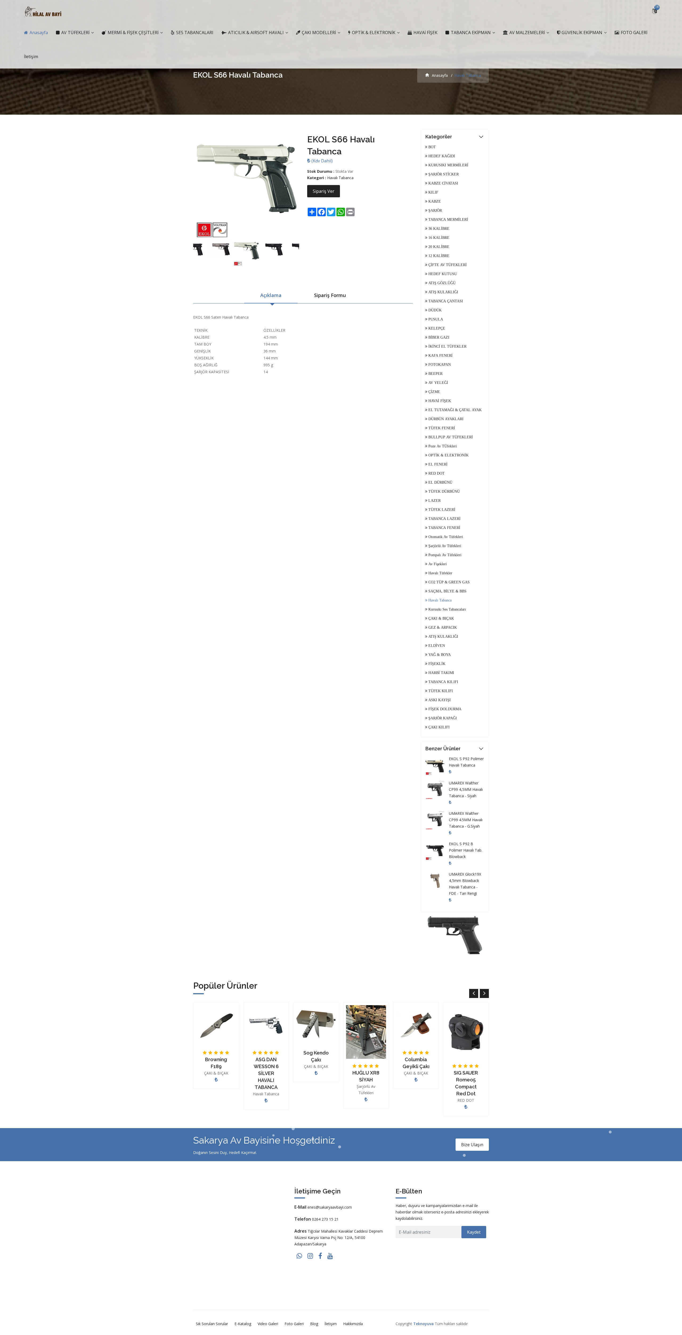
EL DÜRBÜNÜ (439, 482)
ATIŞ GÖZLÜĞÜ (441, 283)
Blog (314, 1323)
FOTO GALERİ (633, 32)
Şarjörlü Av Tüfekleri (444, 546)
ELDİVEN (436, 645)
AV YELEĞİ (437, 382)
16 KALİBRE (438, 237)
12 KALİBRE (438, 256)
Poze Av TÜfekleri (442, 446)
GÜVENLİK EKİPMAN (582, 32)
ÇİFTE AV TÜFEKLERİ (447, 265)
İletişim (31, 56)
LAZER (434, 500)
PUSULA (435, 319)
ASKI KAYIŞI (439, 700)
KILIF (432, 192)
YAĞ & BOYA (439, 654)
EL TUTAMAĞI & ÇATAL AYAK (454, 410)
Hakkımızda (353, 1323)
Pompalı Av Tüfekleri (444, 555)
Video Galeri (268, 1323)
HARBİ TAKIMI (440, 673)
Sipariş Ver (323, 191)
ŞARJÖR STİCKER (443, 174)
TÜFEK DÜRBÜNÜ (443, 491)
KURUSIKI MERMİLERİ (447, 165)
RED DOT (436, 473)
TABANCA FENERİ (443, 528)
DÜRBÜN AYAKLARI (445, 419)
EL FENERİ (437, 464)
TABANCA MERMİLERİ (447, 219)
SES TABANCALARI (194, 32)
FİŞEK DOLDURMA (444, 709)
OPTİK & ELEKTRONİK (373, 32)
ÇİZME (433, 392)
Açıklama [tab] (271, 295)
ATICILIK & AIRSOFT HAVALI (256, 32)
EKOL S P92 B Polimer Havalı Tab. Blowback (465, 850)
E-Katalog (242, 1323)
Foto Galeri (294, 1323)
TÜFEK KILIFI (440, 691)
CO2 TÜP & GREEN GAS (448, 582)
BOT (431, 147)
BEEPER (435, 373)
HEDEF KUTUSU (442, 274)
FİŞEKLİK (436, 664)
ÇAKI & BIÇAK (440, 618)
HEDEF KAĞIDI (441, 156)
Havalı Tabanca (340, 177)
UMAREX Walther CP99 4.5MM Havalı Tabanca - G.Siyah (465, 820)
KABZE (434, 201)
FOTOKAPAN (439, 364)
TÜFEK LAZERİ (441, 509)
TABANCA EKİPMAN (471, 32)
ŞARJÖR (434, 210)
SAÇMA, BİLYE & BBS (446, 591)
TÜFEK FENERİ (441, 428)
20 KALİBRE (438, 246)
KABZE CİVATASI (442, 183)
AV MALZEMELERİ (527, 32)
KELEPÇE (436, 328)
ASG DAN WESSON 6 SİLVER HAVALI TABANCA (266, 1073)
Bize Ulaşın (472, 1145)
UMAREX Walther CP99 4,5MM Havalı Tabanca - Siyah (466, 789)
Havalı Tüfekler (439, 573)
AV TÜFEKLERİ (75, 32)
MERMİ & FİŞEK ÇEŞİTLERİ (133, 32)
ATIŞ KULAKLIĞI (442, 292)
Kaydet (474, 1232)
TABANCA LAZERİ (444, 518)
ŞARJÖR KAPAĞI (442, 718)
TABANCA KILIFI (442, 682)
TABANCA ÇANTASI (445, 301)
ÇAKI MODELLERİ (319, 32)
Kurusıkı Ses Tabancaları (446, 609)
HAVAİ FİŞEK (424, 32)
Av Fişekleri (437, 564)
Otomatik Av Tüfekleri (445, 537)
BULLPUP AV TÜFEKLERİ (450, 437)
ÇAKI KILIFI (438, 727)
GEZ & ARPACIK (442, 627)
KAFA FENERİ (440, 355)
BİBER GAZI (438, 337)
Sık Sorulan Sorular (212, 1323)
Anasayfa (38, 32)
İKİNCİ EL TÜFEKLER (446, 346)
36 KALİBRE (438, 228)
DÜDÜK (434, 310)
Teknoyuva (423, 1323)
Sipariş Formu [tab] (330, 295)
